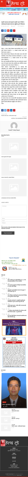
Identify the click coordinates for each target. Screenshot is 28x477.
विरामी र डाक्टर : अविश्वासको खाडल (18, 426)
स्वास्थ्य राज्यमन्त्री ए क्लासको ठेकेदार (7, 177)
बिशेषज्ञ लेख (4, 402)
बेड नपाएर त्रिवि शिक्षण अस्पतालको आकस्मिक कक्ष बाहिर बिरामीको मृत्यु (17, 316)
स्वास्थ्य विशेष (13, 424)
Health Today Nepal (14, 130)
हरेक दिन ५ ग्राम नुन (15, 418)
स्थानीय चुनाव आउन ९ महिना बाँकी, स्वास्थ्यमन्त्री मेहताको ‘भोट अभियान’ (17, 306)
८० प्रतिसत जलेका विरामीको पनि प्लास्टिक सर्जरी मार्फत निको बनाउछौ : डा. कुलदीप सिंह (17, 311)
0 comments (21, 26)
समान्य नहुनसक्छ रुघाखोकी (8, 404)
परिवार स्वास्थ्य (13, 409)
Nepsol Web (19, 475)
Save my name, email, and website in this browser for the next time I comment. (13, 228)
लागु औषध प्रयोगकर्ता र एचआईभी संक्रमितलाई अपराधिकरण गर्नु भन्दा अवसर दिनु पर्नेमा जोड (16, 300)
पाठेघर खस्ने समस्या (15, 411)
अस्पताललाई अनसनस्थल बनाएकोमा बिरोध (8, 198)
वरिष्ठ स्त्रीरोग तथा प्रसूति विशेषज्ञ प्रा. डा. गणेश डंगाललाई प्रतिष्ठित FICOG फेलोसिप (17, 280)
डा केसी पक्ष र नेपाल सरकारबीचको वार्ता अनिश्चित (19, 118)
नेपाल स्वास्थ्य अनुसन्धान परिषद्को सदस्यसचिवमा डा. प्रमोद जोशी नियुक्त (17, 285)
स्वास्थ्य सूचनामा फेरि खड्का (6, 156)
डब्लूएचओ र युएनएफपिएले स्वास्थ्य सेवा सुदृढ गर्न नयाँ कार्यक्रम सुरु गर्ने (16, 290)
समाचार (14, 26)
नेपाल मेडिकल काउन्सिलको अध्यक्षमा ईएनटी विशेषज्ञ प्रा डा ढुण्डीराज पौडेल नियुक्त (17, 295)
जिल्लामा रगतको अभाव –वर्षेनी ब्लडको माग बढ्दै (8, 115)
